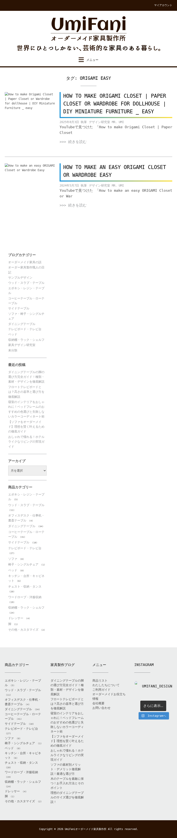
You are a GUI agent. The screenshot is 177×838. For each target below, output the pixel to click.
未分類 (12, 350)
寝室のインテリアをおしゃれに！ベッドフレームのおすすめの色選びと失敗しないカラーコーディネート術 (67, 722)
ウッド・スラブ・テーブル (26, 282)
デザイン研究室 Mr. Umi (106, 122)
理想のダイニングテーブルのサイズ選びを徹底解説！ (67, 797)
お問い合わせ (101, 708)
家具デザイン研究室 (21, 345)
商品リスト (99, 680)
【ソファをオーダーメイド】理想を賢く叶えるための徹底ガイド (26, 426)
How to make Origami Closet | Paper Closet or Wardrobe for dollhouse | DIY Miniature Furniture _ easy (114, 104)
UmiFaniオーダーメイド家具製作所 (85, 829)
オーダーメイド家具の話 (24, 262)
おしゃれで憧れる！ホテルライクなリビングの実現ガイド (26, 441)
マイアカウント (163, 5)
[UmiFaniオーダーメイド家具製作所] (88, 34)
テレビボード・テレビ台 (24, 329)
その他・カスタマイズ (23, 629)
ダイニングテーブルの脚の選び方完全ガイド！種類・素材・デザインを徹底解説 (26, 376)
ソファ (12, 558)
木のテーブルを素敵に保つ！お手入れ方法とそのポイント (67, 783)
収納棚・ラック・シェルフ (26, 339)
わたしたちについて (106, 685)
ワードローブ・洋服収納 (24, 597)
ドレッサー (15, 618)
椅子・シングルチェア (23, 564)
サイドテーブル (18, 308)
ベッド (12, 334)
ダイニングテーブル (21, 324)
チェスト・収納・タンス (24, 586)
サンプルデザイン (20, 277)
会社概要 (98, 703)
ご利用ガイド (101, 689)
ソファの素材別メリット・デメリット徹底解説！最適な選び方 (66, 769)
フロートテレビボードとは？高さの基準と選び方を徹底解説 (26, 391)
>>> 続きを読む (73, 142)
